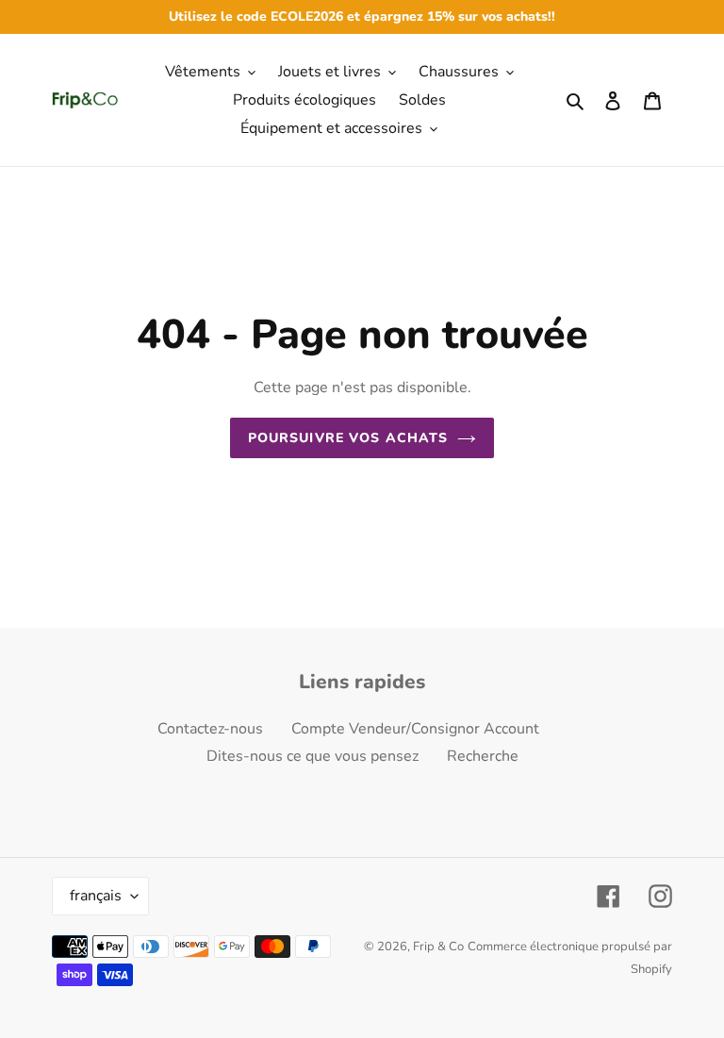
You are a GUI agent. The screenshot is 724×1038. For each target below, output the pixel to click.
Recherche (482, 756)
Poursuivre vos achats (348, 438)
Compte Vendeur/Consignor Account (415, 728)
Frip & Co (438, 946)
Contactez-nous (210, 728)
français (96, 895)
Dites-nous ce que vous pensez (312, 756)
